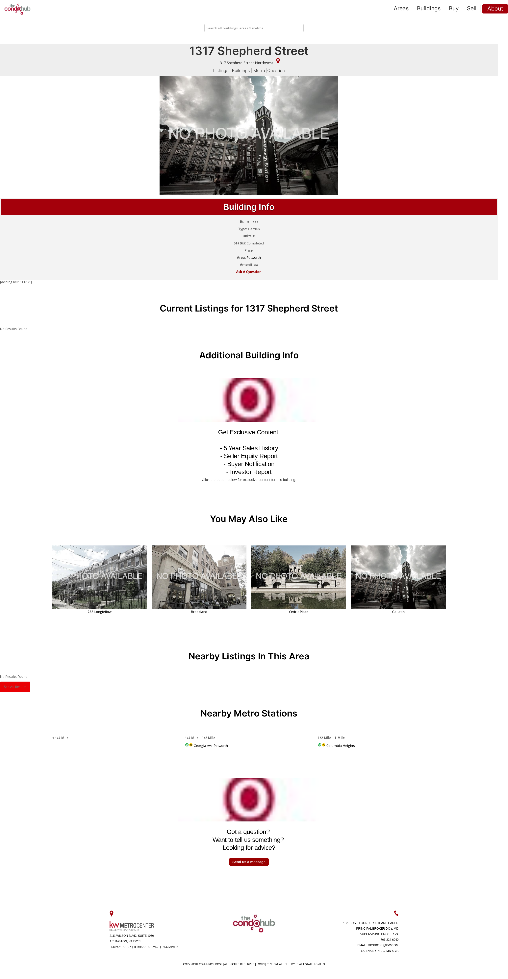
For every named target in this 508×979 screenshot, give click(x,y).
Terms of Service (146, 946)
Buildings (241, 70)
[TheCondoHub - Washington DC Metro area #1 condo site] (17, 9)
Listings (220, 70)
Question (276, 70)
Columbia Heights (340, 745)
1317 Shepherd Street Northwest (246, 62)
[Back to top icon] (489, 971)
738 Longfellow (100, 611)
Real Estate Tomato (310, 964)
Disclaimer (170, 946)
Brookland (199, 611)
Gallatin (398, 611)
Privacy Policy (120, 946)
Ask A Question (249, 271)
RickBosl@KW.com (383, 945)
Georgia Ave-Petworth (210, 745)
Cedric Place (298, 611)
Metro (259, 70)
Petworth (254, 257)
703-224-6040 (389, 939)
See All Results (15, 686)
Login (261, 964)
